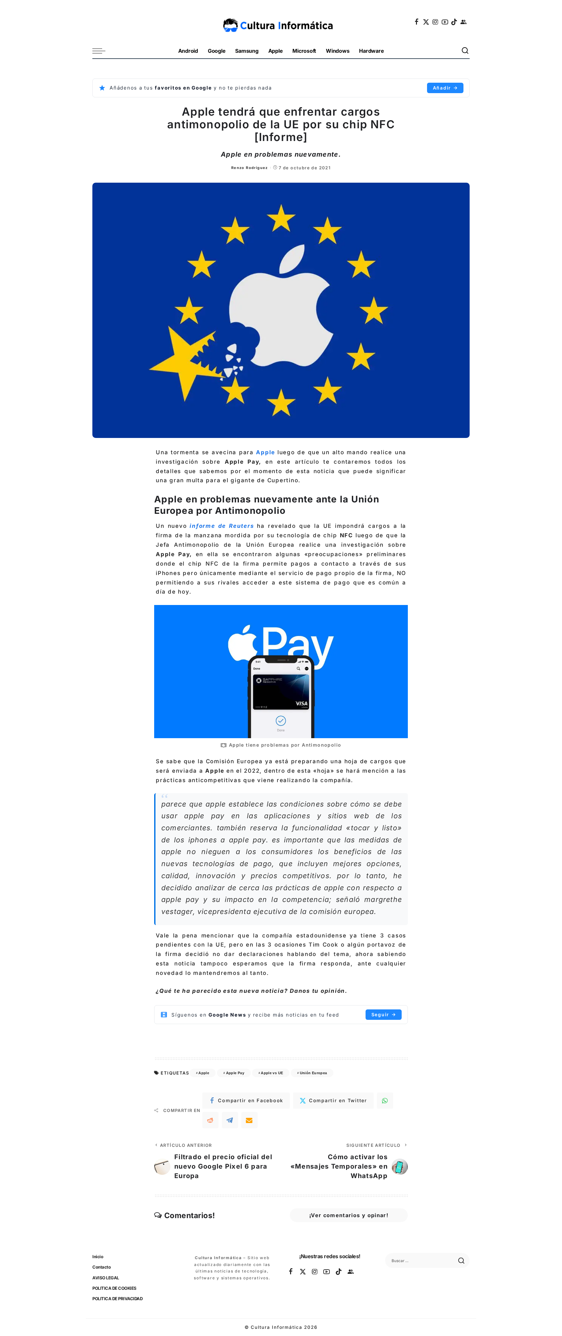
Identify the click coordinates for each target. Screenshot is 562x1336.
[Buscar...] (465, 51)
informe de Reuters (220, 526)
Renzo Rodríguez (249, 167)
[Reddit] (210, 1120)
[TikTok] (454, 22)
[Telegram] (230, 1120)
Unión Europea (313, 1073)
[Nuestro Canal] (463, 22)
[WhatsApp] (385, 1100)
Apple (266, 452)
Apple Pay (235, 1073)
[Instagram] (435, 22)
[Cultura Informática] (281, 22)
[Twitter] (426, 22)
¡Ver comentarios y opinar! (348, 1215)
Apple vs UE (272, 1073)
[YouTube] (445, 22)
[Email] (249, 1120)
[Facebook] (417, 22)
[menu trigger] (102, 51)
